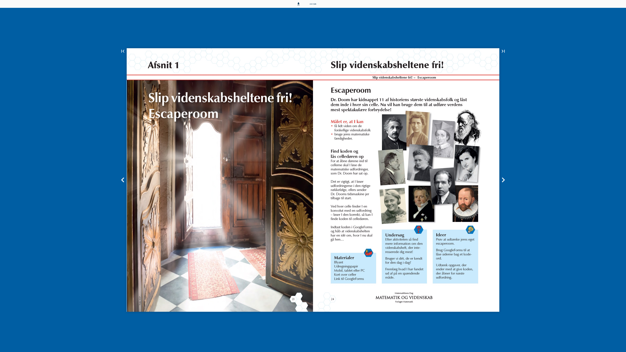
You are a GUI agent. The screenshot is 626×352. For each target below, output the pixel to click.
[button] (298, 4)
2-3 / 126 (313, 4)
